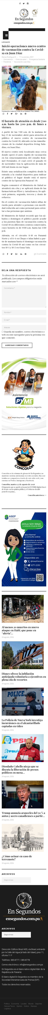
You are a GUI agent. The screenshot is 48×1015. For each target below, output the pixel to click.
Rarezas (34, 1006)
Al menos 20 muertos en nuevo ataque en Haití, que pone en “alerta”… (20, 630)
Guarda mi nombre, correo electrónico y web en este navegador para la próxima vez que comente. (23, 334)
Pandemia (7, 62)
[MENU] (6, 35)
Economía (15, 1004)
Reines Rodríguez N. (9, 57)
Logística (7, 1009)
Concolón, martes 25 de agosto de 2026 (18, 484)
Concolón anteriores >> (37, 495)
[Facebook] (20, 3)
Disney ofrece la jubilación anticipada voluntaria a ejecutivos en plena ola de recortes (24, 677)
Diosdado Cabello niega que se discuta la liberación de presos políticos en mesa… (20, 769)
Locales (6, 42)
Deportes (38, 1004)
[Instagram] (27, 3)
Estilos (26, 1006)
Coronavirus (8, 59)
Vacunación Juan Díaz (22, 62)
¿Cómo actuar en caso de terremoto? (17, 857)
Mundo (31, 1004)
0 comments (41, 254)
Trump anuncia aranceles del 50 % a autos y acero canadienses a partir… (23, 814)
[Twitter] (24, 3)
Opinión (19, 1006)
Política (7, 1004)
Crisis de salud (21, 59)
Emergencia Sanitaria (37, 59)
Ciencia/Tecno (9, 1006)
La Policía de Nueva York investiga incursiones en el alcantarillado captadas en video (22, 723)
